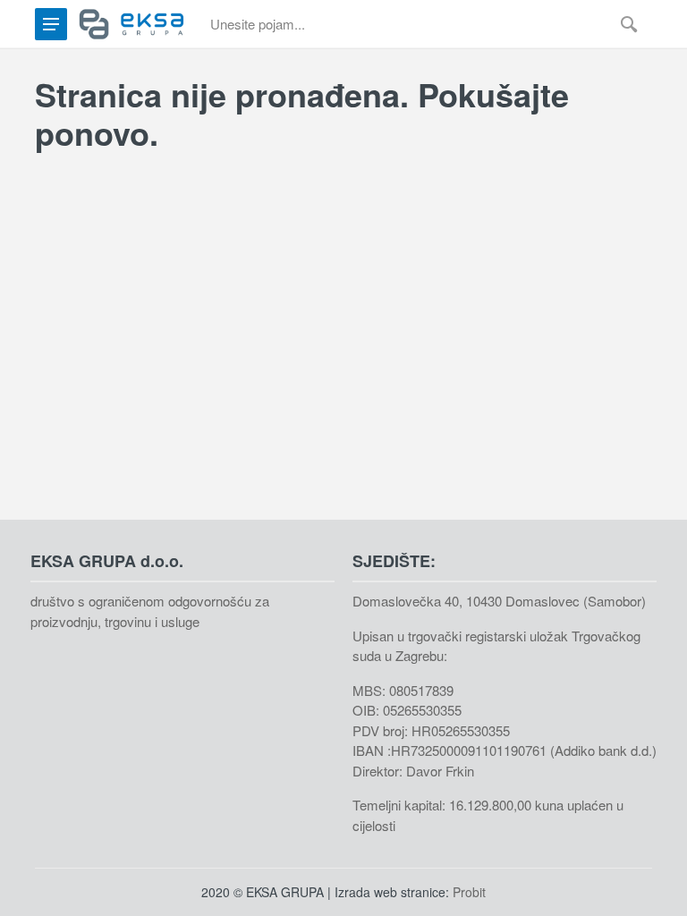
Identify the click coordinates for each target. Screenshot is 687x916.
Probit (469, 892)
